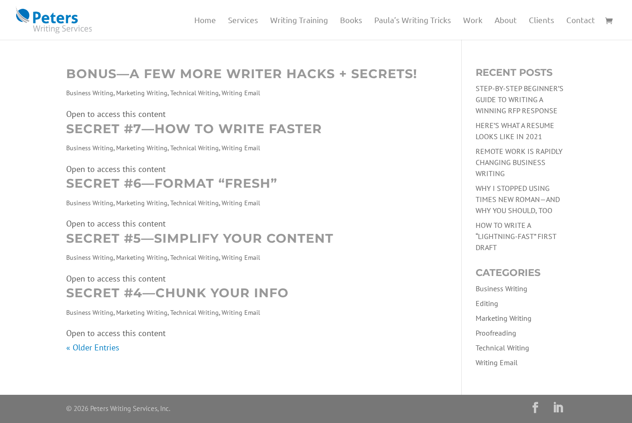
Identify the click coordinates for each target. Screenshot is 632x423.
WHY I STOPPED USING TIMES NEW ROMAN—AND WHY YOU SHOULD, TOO (518, 199)
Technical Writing (194, 93)
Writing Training (299, 21)
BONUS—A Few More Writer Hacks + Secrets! (241, 73)
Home (205, 21)
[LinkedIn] (558, 409)
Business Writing (89, 93)
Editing (487, 303)
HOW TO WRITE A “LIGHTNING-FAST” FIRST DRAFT (516, 236)
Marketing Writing (141, 93)
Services (243, 21)
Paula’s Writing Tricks (412, 21)
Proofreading (496, 332)
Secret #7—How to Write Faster (194, 128)
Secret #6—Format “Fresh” (171, 183)
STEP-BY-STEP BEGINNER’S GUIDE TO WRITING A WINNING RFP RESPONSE (520, 99)
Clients (541, 21)
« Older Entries (92, 347)
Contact (580, 21)
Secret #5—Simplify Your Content (200, 238)
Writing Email (241, 93)
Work (473, 21)
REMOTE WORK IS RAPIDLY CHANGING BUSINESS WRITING (519, 162)
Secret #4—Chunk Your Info (177, 292)
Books (351, 21)
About (506, 21)
